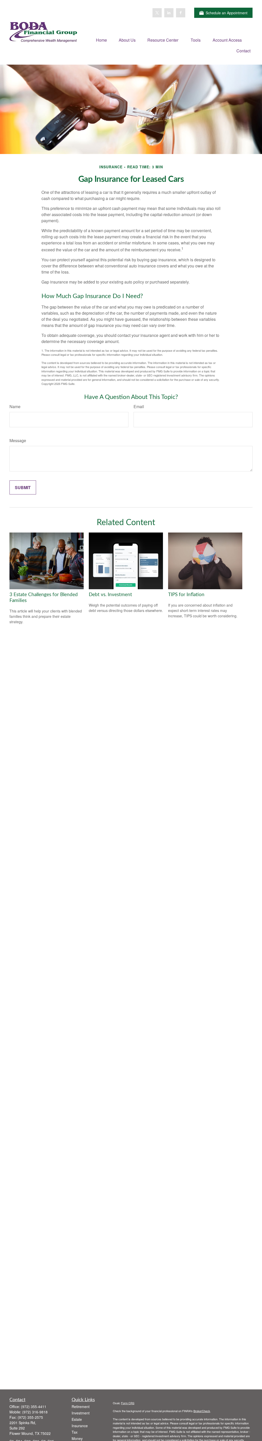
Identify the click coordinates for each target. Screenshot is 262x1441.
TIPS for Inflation (186, 594)
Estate (77, 1419)
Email (139, 406)
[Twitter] (157, 12)
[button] (101, 39)
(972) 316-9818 (35, 1411)
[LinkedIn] (168, 12)
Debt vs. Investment (110, 594)
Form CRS (127, 1403)
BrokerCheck (201, 1411)
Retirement (81, 1406)
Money (77, 1438)
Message (17, 440)
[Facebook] (180, 12)
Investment (81, 1412)
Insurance (80, 1425)
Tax (75, 1432)
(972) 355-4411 (33, 1406)
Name (14, 406)
